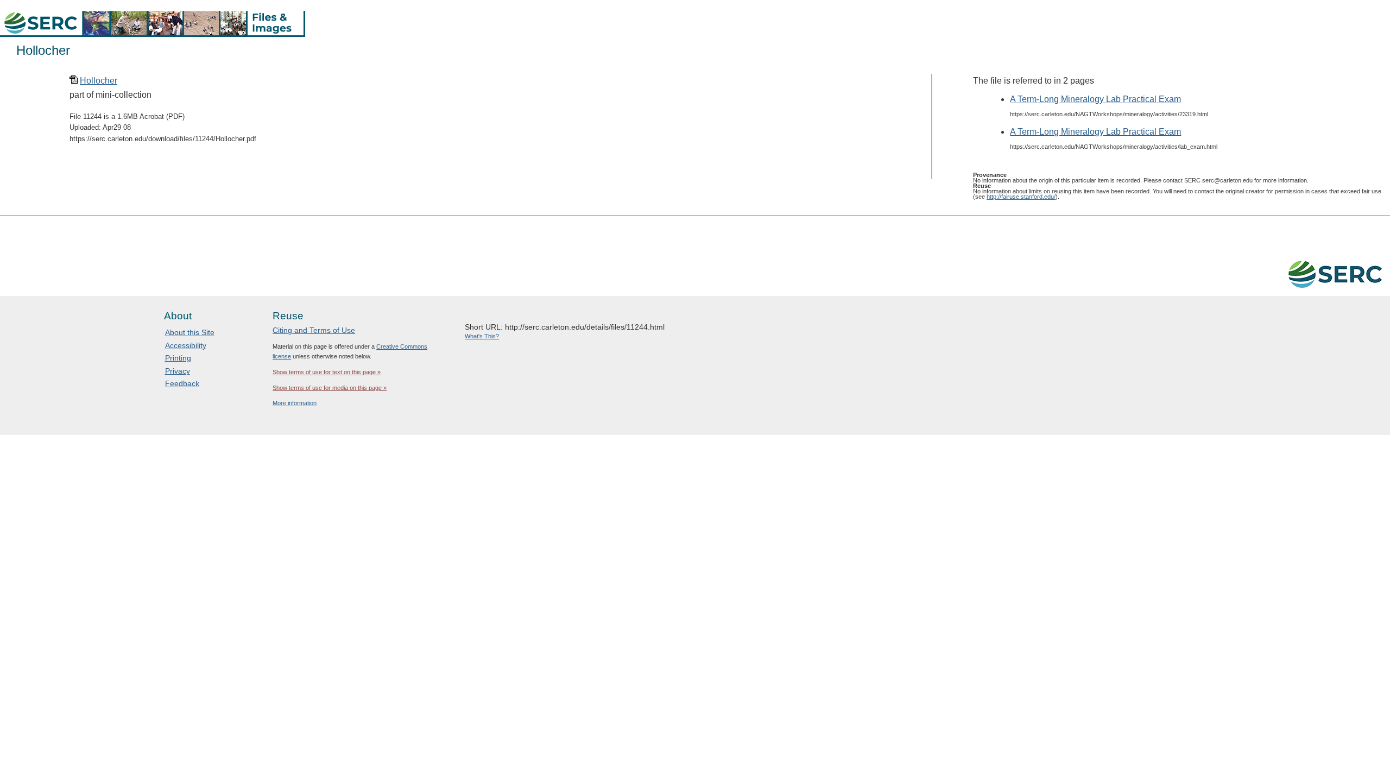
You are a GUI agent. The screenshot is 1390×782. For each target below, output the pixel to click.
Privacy (177, 371)
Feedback (182, 383)
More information (295, 403)
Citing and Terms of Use (314, 330)
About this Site (189, 332)
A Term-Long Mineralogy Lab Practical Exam (1095, 99)
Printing (178, 358)
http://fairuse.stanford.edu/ (1021, 196)
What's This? (482, 336)
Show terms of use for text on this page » (327, 372)
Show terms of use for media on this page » (330, 387)
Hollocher (98, 80)
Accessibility (185, 345)
